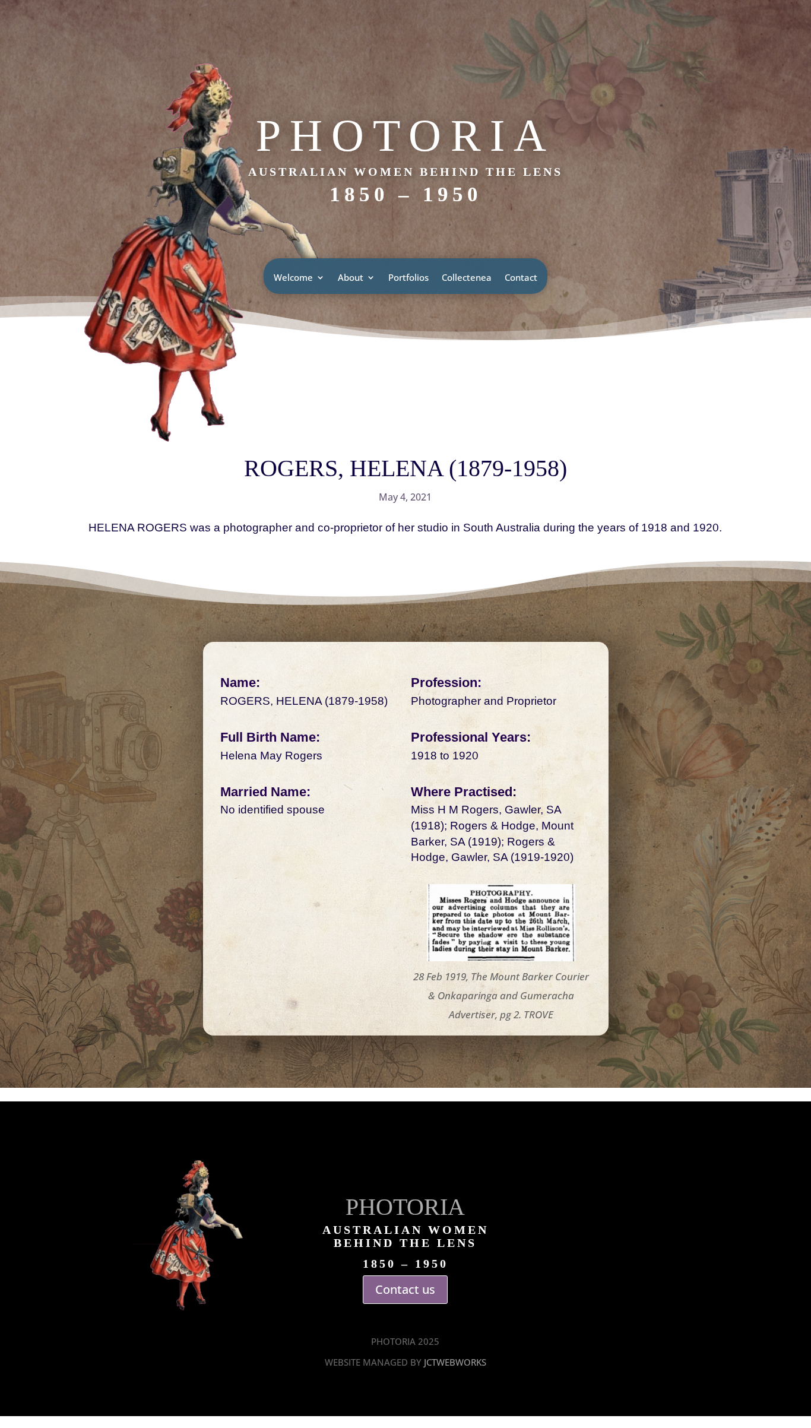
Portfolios (408, 278)
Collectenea (467, 278)
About (350, 278)
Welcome (293, 278)
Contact (521, 278)
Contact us (405, 1289)
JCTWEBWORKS (455, 1362)
